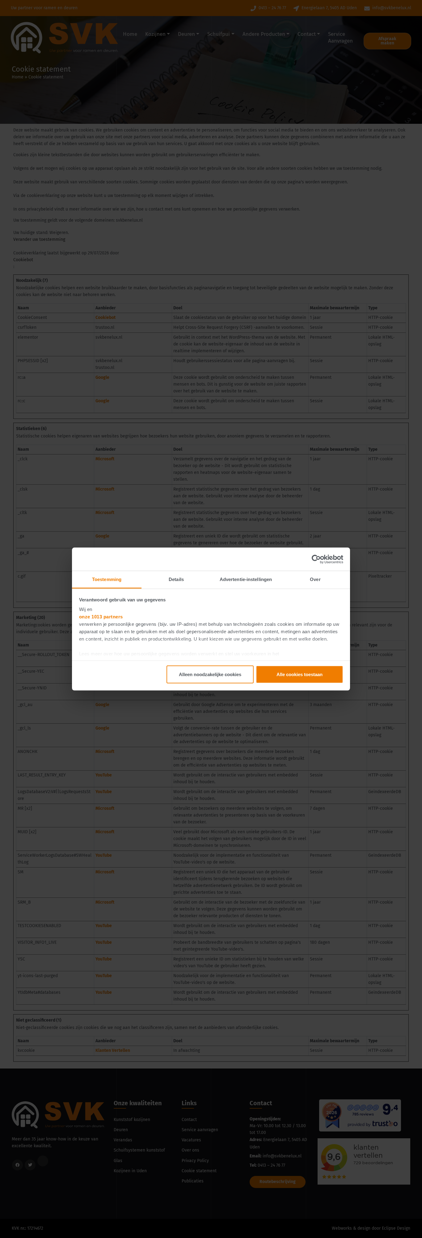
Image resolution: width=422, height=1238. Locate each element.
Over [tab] (315, 579)
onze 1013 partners (101, 616)
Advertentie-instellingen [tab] (246, 579)
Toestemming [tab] (106, 579)
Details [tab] (176, 579)
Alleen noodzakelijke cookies (210, 674)
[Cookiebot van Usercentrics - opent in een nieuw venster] (316, 559)
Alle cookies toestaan (299, 674)
